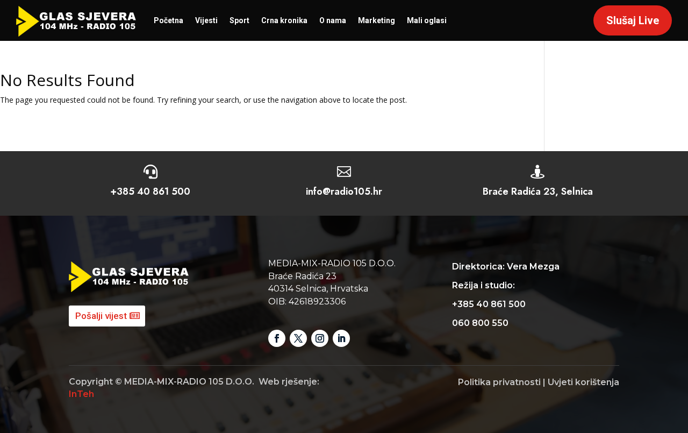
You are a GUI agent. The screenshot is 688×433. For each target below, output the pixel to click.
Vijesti (206, 20)
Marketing (376, 20)
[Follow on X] (298, 338)
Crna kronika (284, 20)
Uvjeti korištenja (583, 382)
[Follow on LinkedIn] (341, 338)
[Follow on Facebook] (276, 338)
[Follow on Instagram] (319, 338)
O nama (332, 20)
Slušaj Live (632, 20)
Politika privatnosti (499, 382)
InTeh (81, 394)
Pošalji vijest (101, 315)
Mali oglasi (427, 20)
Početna (168, 20)
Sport (239, 20)
